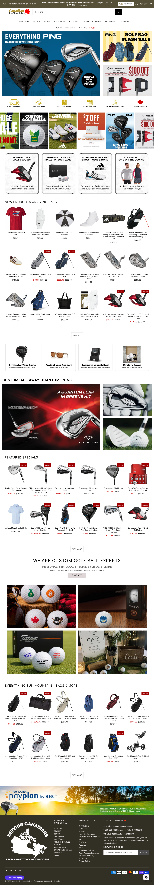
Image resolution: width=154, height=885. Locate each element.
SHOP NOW (77, 575)
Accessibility (84, 858)
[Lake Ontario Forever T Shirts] (16, 218)
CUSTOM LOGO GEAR (65, 28)
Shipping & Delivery (86, 850)
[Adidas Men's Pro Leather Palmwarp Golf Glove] (40, 218)
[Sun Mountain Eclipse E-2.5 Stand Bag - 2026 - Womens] (65, 702)
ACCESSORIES (125, 22)
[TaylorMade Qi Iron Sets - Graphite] (89, 474)
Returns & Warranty (86, 856)
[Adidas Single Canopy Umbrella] (65, 218)
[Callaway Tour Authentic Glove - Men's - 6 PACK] (89, 300)
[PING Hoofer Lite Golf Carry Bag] (40, 260)
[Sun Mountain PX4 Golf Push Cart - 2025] (138, 742)
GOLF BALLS (59, 22)
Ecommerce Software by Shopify (47, 881)
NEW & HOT (24, 22)
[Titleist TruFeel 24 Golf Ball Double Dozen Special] (138, 474)
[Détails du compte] (136, 4)
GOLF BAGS (74, 22)
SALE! (92, 28)
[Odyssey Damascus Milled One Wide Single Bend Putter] (89, 260)
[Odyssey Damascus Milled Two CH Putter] (113, 260)
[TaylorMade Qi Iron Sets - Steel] (65, 474)
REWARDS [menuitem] (83, 28)
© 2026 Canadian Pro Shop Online (18, 881)
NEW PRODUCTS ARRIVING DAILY (31, 202)
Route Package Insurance (89, 853)
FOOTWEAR (110, 22)
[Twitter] (15, 871)
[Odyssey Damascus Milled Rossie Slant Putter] (138, 260)
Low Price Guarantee (87, 834)
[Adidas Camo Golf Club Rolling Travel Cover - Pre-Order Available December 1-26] (113, 218)
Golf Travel (83, 842)
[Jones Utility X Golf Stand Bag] (40, 300)
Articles (82, 831)
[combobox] (77, 12)
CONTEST (83, 829)
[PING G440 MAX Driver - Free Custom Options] (89, 514)
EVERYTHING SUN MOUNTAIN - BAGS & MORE (41, 685)
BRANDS (36, 22)
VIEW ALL (77, 335)
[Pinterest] (20, 871)
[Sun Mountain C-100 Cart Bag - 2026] (65, 742)
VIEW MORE (77, 549)
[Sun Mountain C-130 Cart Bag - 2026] (113, 742)
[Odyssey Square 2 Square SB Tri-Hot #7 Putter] (113, 300)
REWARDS (58, 853)
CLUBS (47, 22)
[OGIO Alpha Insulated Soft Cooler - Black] (65, 300)
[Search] (118, 12)
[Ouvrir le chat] (146, 877)
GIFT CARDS (84, 826)
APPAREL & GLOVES (92, 22)
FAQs (4, 4)
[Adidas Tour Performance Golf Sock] (89, 218)
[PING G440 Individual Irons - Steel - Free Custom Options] (113, 514)
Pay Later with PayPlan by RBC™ (22, 4)
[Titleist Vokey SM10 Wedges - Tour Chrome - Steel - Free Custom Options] (40, 474)
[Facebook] (6, 871)
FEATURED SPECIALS (21, 457)
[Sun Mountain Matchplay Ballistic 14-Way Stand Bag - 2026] (16, 702)
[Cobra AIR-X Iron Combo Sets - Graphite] (40, 514)
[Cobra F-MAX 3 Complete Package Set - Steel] (65, 514)
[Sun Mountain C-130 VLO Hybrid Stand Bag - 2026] (40, 742)
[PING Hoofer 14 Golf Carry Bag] (65, 260)
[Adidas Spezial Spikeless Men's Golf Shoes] (16, 260)
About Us (82, 845)
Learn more (82, 5)
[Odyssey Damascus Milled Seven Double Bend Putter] (16, 300)
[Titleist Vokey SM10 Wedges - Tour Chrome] (16, 474)
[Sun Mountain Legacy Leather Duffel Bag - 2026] (40, 702)
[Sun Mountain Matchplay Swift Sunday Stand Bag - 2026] (113, 702)
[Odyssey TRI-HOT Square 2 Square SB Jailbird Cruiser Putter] (138, 300)
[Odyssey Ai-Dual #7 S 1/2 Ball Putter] (138, 514)
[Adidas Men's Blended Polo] (16, 514)
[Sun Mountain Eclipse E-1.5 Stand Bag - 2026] (16, 742)
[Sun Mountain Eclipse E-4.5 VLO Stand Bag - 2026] (138, 702)
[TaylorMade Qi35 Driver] (113, 474)
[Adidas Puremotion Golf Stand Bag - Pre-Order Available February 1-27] (138, 218)
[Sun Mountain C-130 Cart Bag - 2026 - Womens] (89, 742)
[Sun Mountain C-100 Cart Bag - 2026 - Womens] (89, 702)
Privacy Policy (84, 861)
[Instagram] (11, 871)
